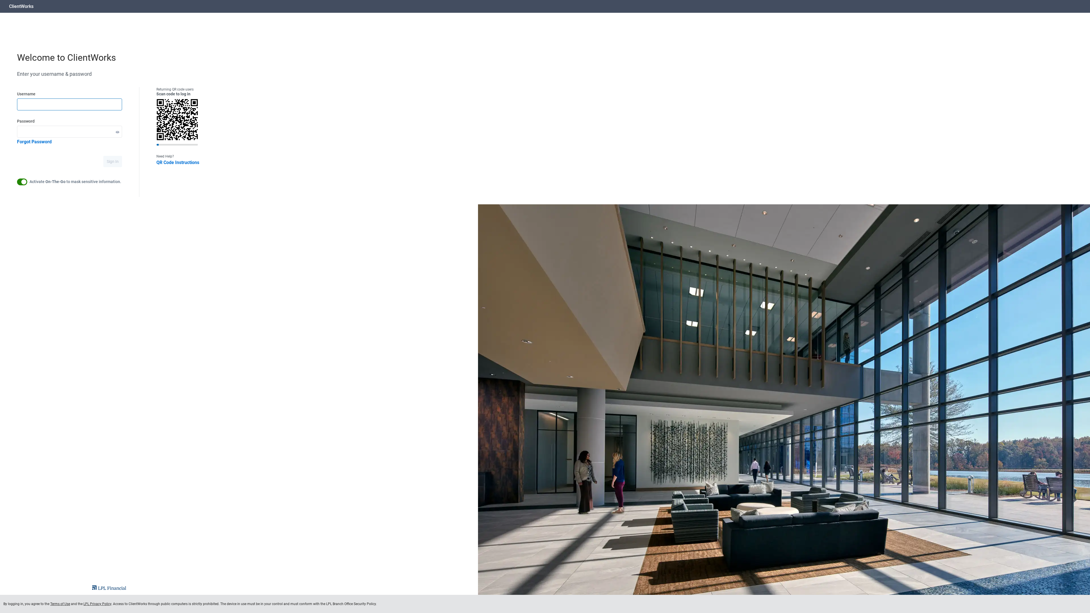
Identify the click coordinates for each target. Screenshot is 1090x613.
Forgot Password (34, 141)
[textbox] (69, 104)
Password (26, 121)
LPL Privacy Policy (97, 604)
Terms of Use (60, 604)
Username (26, 94)
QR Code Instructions (177, 162)
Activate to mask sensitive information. (75, 181)
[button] (117, 132)
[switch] (22, 182)
